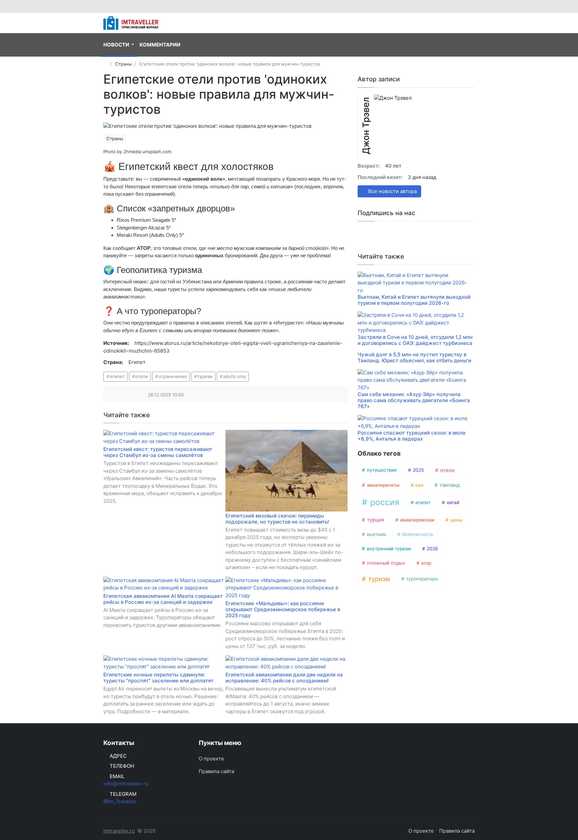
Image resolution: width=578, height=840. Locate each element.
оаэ (418, 485)
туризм (204, 376)
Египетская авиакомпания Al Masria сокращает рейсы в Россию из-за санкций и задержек (163, 599)
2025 (417, 470)
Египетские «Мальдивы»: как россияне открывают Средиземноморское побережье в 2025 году (282, 609)
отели (141, 376)
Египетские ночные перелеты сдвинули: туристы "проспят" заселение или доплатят (158, 677)
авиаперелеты (382, 485)
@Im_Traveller (120, 801)
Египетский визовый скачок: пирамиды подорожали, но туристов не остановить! (277, 518)
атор (425, 563)
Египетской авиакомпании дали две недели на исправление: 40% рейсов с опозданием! (284, 677)
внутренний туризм (388, 548)
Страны (114, 138)
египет (117, 376)
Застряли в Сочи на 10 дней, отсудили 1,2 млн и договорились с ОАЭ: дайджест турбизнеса (415, 340)
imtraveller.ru (119, 831)
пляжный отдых (385, 563)
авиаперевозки (416, 520)
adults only (234, 376)
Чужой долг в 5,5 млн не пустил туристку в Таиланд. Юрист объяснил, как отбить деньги (414, 357)
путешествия (381, 470)
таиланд (449, 485)
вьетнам (376, 534)
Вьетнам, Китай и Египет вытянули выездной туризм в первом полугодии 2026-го (414, 300)
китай (452, 502)
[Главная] (105, 64)
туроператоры (421, 578)
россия (383, 502)
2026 (431, 548)
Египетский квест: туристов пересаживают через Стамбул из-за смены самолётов (157, 452)
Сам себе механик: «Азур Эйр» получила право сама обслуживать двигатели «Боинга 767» (414, 400)
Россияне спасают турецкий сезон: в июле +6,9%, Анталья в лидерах (412, 436)
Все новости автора (392, 191)
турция (375, 520)
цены (455, 520)
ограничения (173, 376)
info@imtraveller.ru (126, 783)
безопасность (417, 534)
